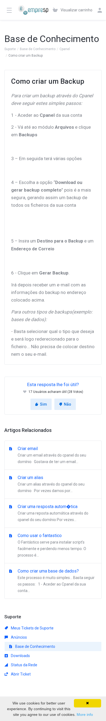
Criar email (51, 455)
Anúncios (18, 637)
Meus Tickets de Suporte (32, 628)
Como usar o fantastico (51, 545)
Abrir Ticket (20, 674)
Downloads (20, 656)
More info (85, 714)
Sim (43, 404)
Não (67, 404)
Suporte (10, 49)
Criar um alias (51, 484)
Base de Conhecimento (37, 49)
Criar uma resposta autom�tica (52, 513)
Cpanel (65, 49)
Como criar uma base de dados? (56, 580)
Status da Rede (23, 665)
